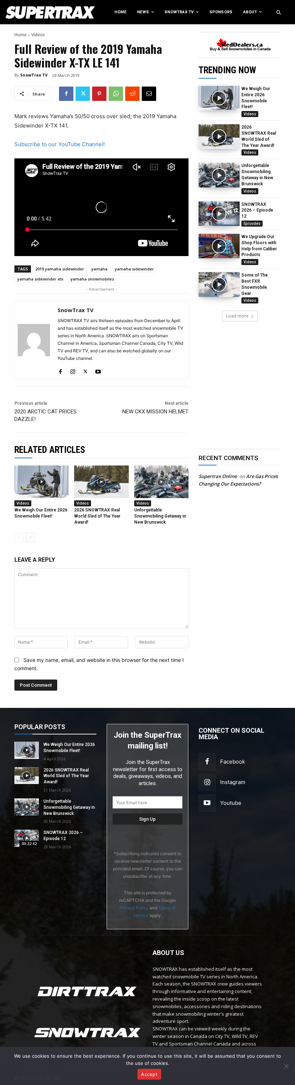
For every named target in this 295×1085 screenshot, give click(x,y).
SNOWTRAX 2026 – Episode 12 (257, 210)
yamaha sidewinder (134, 269)
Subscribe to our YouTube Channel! (59, 144)
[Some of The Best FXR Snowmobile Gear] (219, 284)
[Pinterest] (99, 94)
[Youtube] (207, 803)
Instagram (232, 782)
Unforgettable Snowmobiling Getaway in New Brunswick (160, 516)
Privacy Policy (134, 907)
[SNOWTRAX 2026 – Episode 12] (219, 213)
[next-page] (30, 537)
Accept (149, 1074)
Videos (38, 35)
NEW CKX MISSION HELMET (155, 411)
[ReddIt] (132, 94)
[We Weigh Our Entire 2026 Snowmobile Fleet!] (219, 98)
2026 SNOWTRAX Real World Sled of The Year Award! (97, 516)
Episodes (252, 223)
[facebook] (60, 369)
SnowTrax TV (33, 75)
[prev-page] (18, 537)
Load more (237, 316)
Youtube (230, 802)
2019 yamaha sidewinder (59, 269)
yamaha (99, 269)
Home (20, 35)
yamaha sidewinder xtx (40, 279)
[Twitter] (83, 94)
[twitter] (85, 369)
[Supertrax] (30, 12)
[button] (278, 12)
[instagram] (73, 369)
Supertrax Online (218, 476)
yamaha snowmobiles (92, 279)
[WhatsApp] (116, 94)
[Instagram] (207, 782)
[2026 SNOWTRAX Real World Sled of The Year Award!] (219, 136)
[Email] (149, 94)
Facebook (232, 761)
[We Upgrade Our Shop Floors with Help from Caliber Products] (219, 246)
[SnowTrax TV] (34, 340)
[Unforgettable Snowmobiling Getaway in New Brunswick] (219, 175)
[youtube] (98, 369)
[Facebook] (66, 94)
